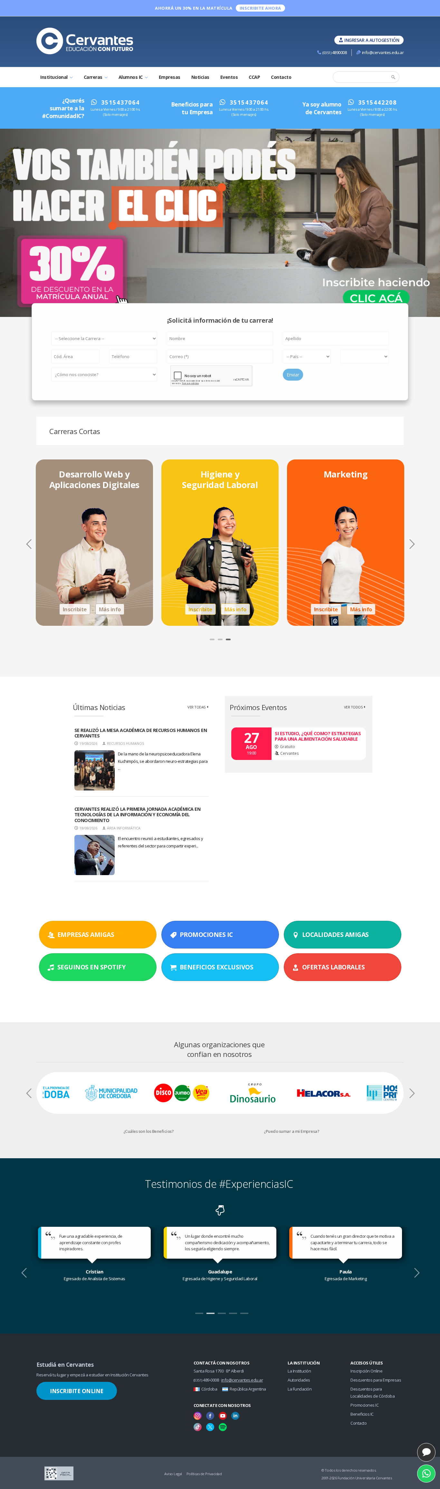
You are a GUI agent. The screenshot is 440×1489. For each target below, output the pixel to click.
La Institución (299, 1371)
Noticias (200, 77)
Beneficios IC (362, 1414)
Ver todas (196, 707)
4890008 (334, 52)
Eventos (229, 77)
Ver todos (353, 707)
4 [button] (232, 1316)
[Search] (394, 77)
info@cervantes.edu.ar (383, 52)
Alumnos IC (131, 77)
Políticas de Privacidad (204, 1473)
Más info (110, 609)
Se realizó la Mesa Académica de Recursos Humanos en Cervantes (140, 733)
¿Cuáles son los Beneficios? (148, 1131)
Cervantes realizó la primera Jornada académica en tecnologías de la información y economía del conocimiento (137, 814)
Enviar (293, 375)
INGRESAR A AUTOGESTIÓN (371, 40)
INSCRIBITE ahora (260, 8)
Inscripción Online (366, 1371)
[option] (94, 542)
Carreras (94, 77)
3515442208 (377, 102)
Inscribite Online (76, 1391)
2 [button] (221, 642)
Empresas (169, 77)
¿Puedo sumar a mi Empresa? (291, 1131)
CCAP (254, 77)
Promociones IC (364, 1405)
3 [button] (229, 642)
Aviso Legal (173, 1473)
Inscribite (75, 609)
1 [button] (213, 642)
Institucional (54, 77)
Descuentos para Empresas (375, 1380)
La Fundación (299, 1389)
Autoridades (299, 1380)
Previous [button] (29, 547)
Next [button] (411, 547)
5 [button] (243, 1316)
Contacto (281, 77)
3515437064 (120, 102)
